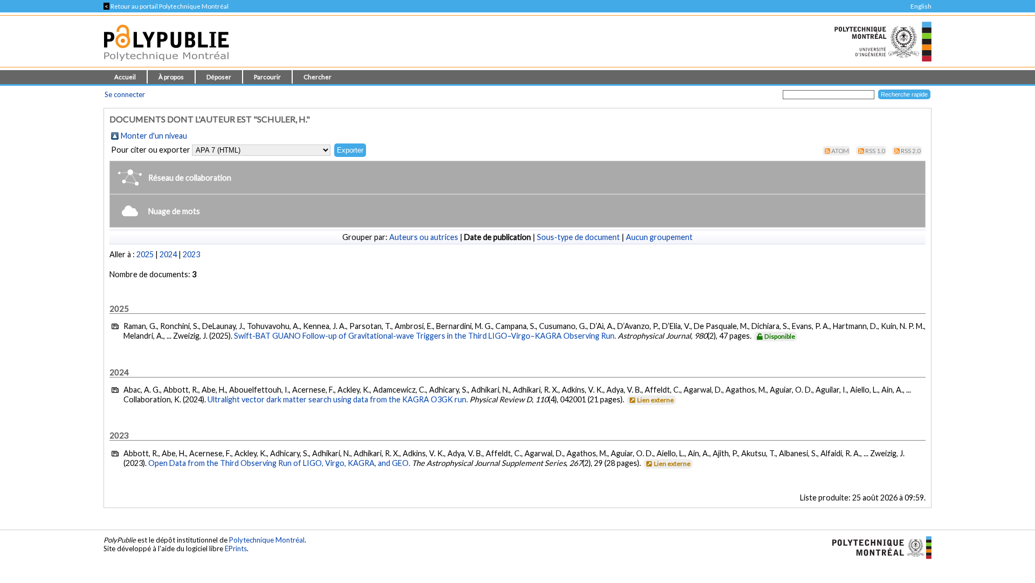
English (921, 6)
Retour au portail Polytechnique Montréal (166, 6)
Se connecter (125, 94)
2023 (191, 254)
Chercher (317, 76)
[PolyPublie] (166, 63)
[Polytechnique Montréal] (877, 546)
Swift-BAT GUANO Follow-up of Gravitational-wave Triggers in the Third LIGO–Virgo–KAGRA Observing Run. (425, 335)
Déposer (218, 76)
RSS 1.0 (875, 150)
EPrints (236, 548)
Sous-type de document (578, 237)
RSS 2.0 (911, 150)
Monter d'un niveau (154, 135)
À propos (171, 76)
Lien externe (655, 400)
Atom (840, 150)
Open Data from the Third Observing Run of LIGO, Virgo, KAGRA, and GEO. (279, 463)
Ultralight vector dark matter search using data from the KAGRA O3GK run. (338, 399)
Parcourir (267, 76)
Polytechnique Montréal (267, 540)
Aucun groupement (659, 237)
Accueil (125, 76)
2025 (145, 254)
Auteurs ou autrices (423, 237)
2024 (168, 254)
